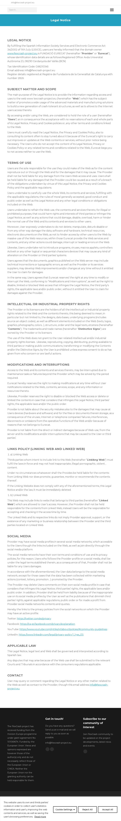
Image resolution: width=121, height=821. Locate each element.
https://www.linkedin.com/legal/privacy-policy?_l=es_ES (51, 634)
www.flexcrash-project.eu (22, 53)
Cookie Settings (63, 809)
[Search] (34, 9)
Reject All (87, 809)
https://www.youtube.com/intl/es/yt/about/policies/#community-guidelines (63, 629)
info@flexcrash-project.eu (22, 2)
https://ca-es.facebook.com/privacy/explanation (47, 624)
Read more (40, 816)
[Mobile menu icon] (112, 10)
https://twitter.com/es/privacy (34, 618)
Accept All (107, 809)
